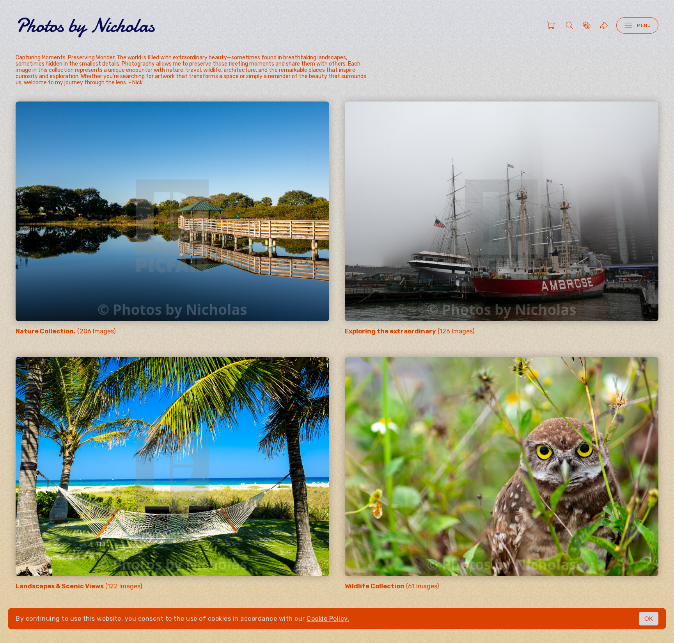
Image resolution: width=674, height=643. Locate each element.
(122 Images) (79, 586)
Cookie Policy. (328, 618)
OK (648, 618)
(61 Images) (392, 586)
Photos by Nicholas (85, 25)
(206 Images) (65, 331)
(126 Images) (409, 331)
